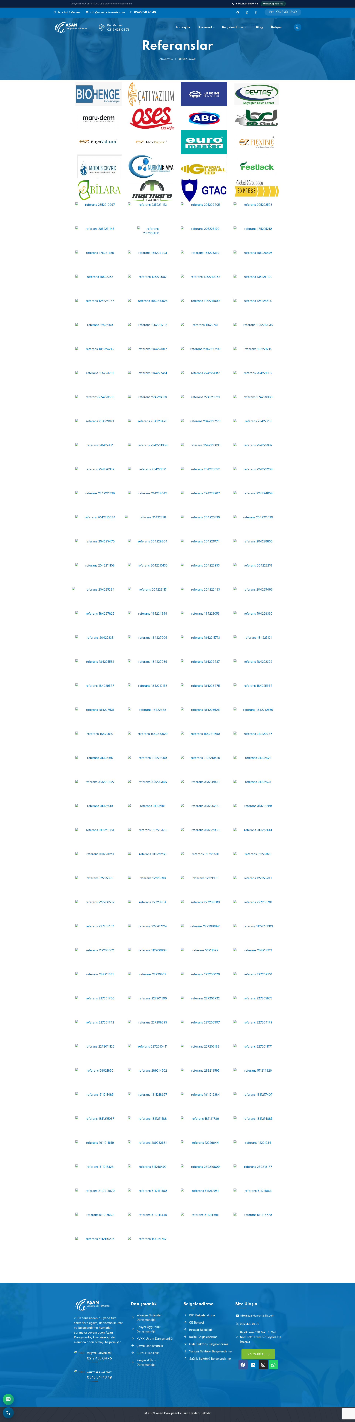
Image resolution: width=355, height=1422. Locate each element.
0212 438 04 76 (118, 29)
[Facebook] (243, 1364)
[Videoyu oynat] (98, 94)
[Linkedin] (253, 1364)
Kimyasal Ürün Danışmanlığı (146, 1362)
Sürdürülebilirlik (147, 1353)
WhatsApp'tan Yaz (273, 3)
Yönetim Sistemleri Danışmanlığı (149, 1317)
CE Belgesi (196, 1322)
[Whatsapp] (255, 12)
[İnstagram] (246, 12)
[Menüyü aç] (297, 27)
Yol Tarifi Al (256, 1354)
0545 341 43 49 (145, 12)
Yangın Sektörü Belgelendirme (210, 1351)
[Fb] (237, 12)
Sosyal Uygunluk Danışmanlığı (148, 1329)
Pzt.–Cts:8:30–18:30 (283, 12)
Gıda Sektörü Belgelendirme (208, 1344)
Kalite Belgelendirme (203, 1337)
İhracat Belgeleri (200, 1330)
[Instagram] (263, 1364)
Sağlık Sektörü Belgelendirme (210, 1358)
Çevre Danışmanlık (149, 1346)
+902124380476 (247, 3)
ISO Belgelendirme (202, 1315)
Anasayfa (166, 59)
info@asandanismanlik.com (107, 12)
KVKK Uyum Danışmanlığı (154, 1338)
